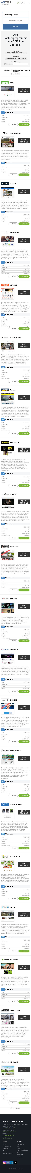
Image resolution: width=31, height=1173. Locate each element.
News (4, 1144)
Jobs (18, 1146)
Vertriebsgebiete (16, 62)
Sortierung (16, 56)
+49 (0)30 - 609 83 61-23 (9, 1131)
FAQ (18, 1152)
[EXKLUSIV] (7, 560)
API (3, 1151)
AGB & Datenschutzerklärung (22, 1149)
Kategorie (16, 51)
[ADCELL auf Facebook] (8, 1162)
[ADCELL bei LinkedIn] (11, 1162)
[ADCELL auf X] (15, 1162)
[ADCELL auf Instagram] (4, 1162)
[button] (15, 27)
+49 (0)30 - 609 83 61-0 (9, 1128)
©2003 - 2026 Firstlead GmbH (15, 1168)
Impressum (20, 1157)
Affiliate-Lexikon (7, 1146)
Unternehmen (20, 1144)
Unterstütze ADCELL (8, 1153)
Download (5, 1148)
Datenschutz (20, 1154)
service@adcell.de (7, 1138)
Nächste (17, 74)
